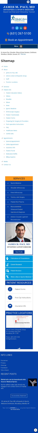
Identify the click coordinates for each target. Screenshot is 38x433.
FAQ (7, 127)
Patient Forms (10, 118)
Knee (7, 105)
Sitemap (3, 365)
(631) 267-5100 (20, 33)
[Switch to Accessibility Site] (19, 2)
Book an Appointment (20, 39)
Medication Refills (11, 154)
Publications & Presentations (20, 258)
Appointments (8, 138)
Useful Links (10, 134)
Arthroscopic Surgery (12, 112)
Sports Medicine (11, 108)
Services (6, 86)
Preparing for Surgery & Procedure (17, 121)
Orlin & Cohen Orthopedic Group (16, 76)
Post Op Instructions (23, 297)
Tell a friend (5, 370)
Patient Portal (10, 151)
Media (6, 161)
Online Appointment (12, 144)
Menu (16, 46)
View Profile (19, 252)
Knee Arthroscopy (16, 192)
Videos (8, 96)
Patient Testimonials (12, 115)
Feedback (4, 368)
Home (6, 66)
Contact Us (7, 164)
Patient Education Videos (14, 93)
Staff (7, 79)
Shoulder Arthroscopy (18, 188)
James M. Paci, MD (12, 73)
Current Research (16, 264)
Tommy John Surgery (18, 197)
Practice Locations (12, 82)
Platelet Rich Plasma (17, 202)
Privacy (3, 363)
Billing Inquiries (10, 157)
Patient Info (7, 90)
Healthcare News (11, 130)
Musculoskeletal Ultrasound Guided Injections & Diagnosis (18, 209)
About (5, 69)
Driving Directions (11, 339)
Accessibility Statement (19, 395)
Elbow (8, 102)
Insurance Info (10, 147)
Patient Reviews (16, 271)
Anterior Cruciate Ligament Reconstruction (19, 218)
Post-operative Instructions (15, 124)
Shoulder (9, 99)
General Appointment (13, 141)
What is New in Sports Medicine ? (21, 277)
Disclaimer (4, 360)
